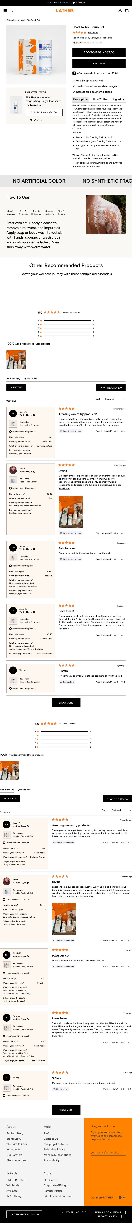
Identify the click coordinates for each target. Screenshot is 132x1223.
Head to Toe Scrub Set (29, 425)
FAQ (46, 1133)
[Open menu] (6, 10)
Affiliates (12, 1190)
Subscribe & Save (54, 1149)
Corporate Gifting (55, 1185)
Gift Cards (50, 1180)
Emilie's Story (14, 1133)
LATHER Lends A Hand (58, 1196)
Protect (61, 212)
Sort (98, 399)
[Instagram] (124, 1198)
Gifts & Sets (11, 20)
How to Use (100, 99)
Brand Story (13, 1138)
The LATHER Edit (17, 1144)
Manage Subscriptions (57, 1154)
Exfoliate (23, 212)
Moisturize (36, 212)
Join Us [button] (11, 1173)
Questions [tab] (30, 378)
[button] (85, 32)
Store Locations (16, 1160)
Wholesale (12, 1185)
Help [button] (47, 1127)
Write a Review (114, 388)
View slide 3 (38, 120)
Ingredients (120, 99)
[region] (16, 359)
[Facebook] (120, 1198)
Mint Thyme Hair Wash (38, 97)
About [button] (11, 1127)
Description (80, 99)
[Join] (123, 1152)
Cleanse (11, 212)
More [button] (47, 1173)
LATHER (69, 1212)
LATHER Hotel (15, 1180)
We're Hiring (14, 1196)
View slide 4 (41, 120)
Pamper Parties (53, 1190)
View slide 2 (35, 120)
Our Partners (14, 1154)
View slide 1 (31, 120)
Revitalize (49, 212)
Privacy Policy (107, 1216)
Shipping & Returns (56, 1144)
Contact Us (51, 1138)
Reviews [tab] (13, 378)
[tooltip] (70, 431)
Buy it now (99, 63)
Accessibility (51, 1160)
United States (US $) (23, 1214)
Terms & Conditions (108, 1212)
